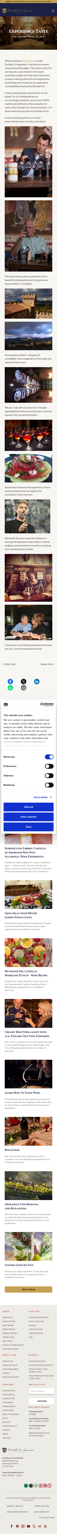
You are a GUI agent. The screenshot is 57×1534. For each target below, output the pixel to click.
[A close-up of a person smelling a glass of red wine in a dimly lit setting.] (28, 1074)
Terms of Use (42, 1506)
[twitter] (34, 1526)
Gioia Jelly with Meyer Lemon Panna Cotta (21, 915)
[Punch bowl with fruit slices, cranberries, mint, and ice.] (28, 952)
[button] (53, 10)
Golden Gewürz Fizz (19, 1265)
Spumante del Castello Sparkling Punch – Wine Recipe (26, 973)
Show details (41, 797)
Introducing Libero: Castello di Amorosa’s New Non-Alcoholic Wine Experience (25, 852)
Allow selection (28, 816)
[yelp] (45, 1526)
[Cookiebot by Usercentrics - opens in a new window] (41, 705)
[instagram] (23, 1526)
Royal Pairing (29, 60)
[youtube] (28, 1526)
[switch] (49, 766)
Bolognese (12, 1150)
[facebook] (11, 1526)
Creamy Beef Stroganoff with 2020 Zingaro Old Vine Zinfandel (27, 1034)
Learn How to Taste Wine (22, 1093)
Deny (28, 826)
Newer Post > (48, 664)
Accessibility (42, 1512)
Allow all (28, 807)
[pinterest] (17, 1526)
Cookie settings (47, 1518)
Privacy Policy (15, 1506)
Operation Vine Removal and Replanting (21, 1206)
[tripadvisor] (39, 1526)
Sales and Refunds (17, 1512)
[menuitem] (15, 1317)
